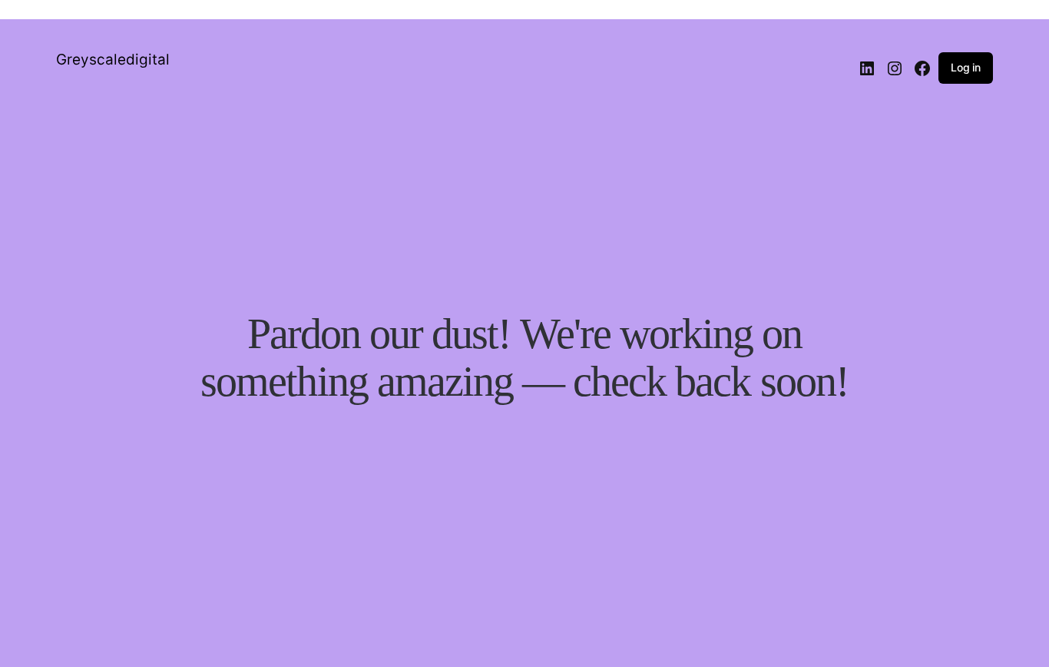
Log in (966, 67)
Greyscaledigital (113, 59)
